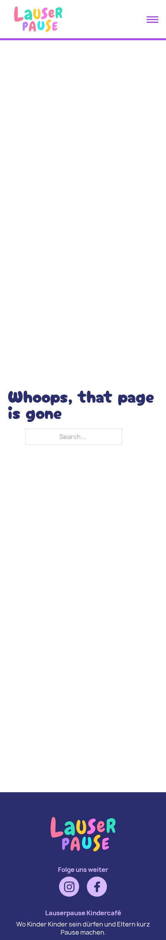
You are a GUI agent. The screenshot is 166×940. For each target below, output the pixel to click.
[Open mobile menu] (152, 19)
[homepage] (38, 33)
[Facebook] (97, 887)
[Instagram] (69, 887)
